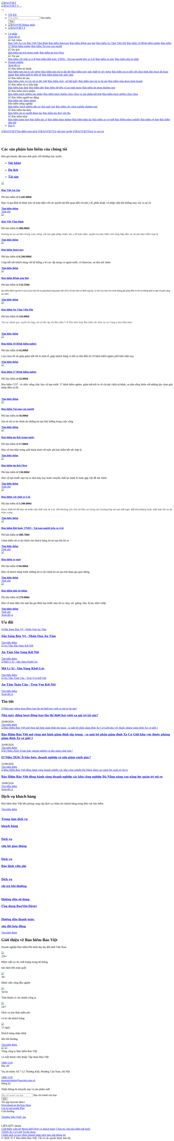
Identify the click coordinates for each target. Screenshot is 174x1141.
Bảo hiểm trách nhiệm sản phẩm (25, 94)
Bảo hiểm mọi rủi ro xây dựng (24, 71)
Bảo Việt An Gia (17, 43)
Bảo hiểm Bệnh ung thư (82, 43)
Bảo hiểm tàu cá (38, 119)
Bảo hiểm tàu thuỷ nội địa (56, 113)
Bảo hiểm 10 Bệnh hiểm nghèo (143, 43)
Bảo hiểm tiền (36, 87)
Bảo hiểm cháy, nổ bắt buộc (63, 81)
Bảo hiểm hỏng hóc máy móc (58, 74)
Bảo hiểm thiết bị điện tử (28, 74)
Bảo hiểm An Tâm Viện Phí (111, 43)
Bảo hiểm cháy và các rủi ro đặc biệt (27, 81)
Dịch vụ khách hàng (44, 1128)
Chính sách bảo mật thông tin (50, 1135)
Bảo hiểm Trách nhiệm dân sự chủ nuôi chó (31, 106)
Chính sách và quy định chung (17, 1135)
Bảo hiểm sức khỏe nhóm (22, 100)
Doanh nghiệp (15, 62)
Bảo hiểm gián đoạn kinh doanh (125, 81)
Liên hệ (17, 1128)
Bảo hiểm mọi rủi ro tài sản (93, 81)
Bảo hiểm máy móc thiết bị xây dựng (91, 71)
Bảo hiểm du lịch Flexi (52, 52)
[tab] (90, 163)
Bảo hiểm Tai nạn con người (46, 46)
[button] (16, 1105)
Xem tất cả (14, 36)
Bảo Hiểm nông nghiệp (127, 119)
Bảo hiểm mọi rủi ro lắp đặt (56, 71)
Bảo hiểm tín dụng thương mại (98, 87)
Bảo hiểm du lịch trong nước (23, 52)
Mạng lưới (27, 1128)
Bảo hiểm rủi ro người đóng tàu (25, 113)
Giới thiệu (6, 1128)
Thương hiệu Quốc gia (13, 1117)
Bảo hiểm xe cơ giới (103, 119)
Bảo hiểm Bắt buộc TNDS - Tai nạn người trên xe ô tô (65, 59)
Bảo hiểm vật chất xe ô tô (22, 59)
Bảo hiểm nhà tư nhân (127, 59)
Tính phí (6, 211)
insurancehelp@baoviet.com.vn (18, 1080)
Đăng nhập (29, 24)
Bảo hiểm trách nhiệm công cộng (120, 94)
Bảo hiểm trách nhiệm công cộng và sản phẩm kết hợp (72, 94)
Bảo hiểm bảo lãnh (18, 87)
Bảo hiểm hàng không (60, 119)
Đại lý (11, 125)
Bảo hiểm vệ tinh (150, 119)
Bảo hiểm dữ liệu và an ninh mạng (63, 87)
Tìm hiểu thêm (9, 642)
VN (10, 14)
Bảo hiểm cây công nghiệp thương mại (76, 106)
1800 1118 (7, 1062)
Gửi (4, 1099)
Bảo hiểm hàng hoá (18, 119)
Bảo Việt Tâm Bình (37, 43)
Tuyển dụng (29, 1131)
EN (15, 14)
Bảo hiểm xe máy (104, 59)
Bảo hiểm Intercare (59, 43)
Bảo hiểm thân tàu (82, 119)
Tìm (11, 21)
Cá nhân (12, 33)
